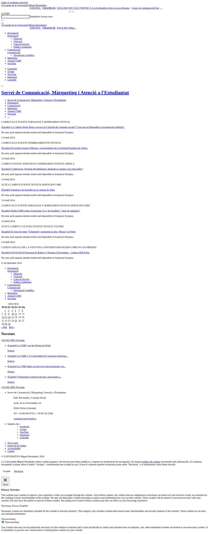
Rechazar (18, 471)
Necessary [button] (6, 505)
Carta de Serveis (21, 44)
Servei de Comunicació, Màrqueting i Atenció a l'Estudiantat (65, 92)
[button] (12, 36)
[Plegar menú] (75, 28)
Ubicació (18, 41)
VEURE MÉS (13, 340)
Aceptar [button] (6, 471)
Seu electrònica (79, 8)
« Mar (4, 327)
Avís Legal (12, 443)
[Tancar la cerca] (2, 23)
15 (6, 317)
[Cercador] (161, 8)
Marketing (12, 58)
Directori (18, 38)
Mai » (12, 327)
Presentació (12, 33)
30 (9, 324)
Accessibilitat (13, 448)
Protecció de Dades (16, 445)
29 (6, 324)
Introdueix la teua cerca (41, 16)
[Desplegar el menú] (72, 11)
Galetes (11, 451)
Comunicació (13, 49)
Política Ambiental (22, 47)
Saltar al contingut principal (14, 2)
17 (13, 317)
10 (13, 314)
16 (9, 317)
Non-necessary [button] (8, 519)
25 (16, 320)
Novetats (11, 63)
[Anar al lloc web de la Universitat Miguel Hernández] (24, 5)
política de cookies (151, 461)
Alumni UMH (14, 60)
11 (16, 314)
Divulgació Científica (24, 55)
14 (3, 317)
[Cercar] (2, 20)
